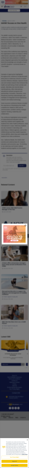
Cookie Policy (25, 454)
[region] (14, 453)
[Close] (27, 439)
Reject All (14, 461)
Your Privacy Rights (14, 457)
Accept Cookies (14, 465)
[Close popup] (25, 225)
